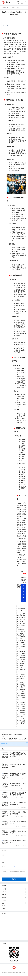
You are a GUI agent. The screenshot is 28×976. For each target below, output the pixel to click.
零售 (22, 922)
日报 (21, 917)
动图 (20, 929)
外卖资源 (4, 900)
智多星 (13, 931)
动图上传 (16, 919)
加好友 (11, 933)
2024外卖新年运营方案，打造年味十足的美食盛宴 (14, 739)
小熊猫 (24, 929)
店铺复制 (19, 924)
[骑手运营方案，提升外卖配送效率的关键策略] (5, 804)
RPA (15, 933)
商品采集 (21, 936)
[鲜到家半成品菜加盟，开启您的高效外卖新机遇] (5, 785)
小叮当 (18, 931)
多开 (7, 922)
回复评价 (20, 938)
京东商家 (10, 938)
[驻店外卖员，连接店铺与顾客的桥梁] (5, 832)
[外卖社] (3, 2)
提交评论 (14, 879)
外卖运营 (4, 891)
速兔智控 (4, 926)
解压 (21, 933)
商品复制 (4, 938)
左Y (8, 926)
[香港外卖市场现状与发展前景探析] (5, 842)
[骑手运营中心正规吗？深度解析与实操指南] (5, 814)
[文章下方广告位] (14, 743)
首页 (8, 7)
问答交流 (4, 897)
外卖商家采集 (5, 933)
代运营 (15, 922)
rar (18, 933)
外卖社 (8, 2)
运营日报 (22, 926)
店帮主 (3, 929)
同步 (25, 933)
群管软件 (15, 936)
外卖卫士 (4, 924)
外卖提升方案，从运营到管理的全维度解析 (12, 734)
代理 (3, 903)
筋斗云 (8, 919)
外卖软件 (4, 889)
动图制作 (13, 924)
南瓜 (17, 929)
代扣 (11, 922)
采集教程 (4, 905)
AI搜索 (3, 931)
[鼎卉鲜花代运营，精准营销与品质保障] (5, 765)
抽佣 (19, 922)
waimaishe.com (6, 18)
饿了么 (3, 922)
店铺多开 (8, 931)
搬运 (12, 919)
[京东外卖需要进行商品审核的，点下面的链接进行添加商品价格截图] (5, 756)
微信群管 (10, 936)
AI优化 (3, 919)
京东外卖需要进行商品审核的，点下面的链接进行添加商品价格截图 (18, 755)
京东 (9, 924)
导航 (18, 3)
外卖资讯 (13, 7)
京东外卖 (4, 917)
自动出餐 (16, 917)
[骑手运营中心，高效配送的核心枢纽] (5, 823)
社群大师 (4, 936)
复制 (12, 917)
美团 (9, 917)
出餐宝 (14, 938)
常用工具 (4, 894)
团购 (13, 929)
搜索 (22, 3)
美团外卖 (22, 919)
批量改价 (8, 929)
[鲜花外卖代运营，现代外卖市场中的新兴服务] (5, 776)
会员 (25, 3)
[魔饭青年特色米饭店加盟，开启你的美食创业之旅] (5, 795)
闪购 (12, 926)
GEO (25, 917)
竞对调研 (16, 926)
